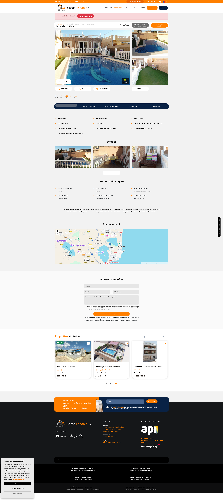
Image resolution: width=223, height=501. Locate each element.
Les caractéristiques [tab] (111, 106)
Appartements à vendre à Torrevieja (140, 477)
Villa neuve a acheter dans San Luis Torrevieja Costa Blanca (82, 489)
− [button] (57, 234)
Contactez (152, 8)
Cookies (99, 460)
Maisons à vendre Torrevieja (83, 477)
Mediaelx (151, 460)
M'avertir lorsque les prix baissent (140, 25)
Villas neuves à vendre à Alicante (140, 468)
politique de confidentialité (97, 307)
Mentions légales (78, 460)
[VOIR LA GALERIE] (92, 57)
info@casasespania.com (76, 1)
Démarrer (108, 8)
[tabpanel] (73, 360)
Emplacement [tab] (134, 106)
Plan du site (106, 460)
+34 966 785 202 (60, 1)
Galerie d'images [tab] (89, 106)
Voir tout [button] (111, 173)
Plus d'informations (18, 479)
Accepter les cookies (17, 484)
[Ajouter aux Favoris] (88, 343)
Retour (140, 88)
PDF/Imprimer (103, 88)
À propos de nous (131, 8)
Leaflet (142, 263)
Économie (156, 106)
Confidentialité (90, 460)
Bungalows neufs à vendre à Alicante (82, 468)
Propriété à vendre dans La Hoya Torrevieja (82, 487)
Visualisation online (219, 226)
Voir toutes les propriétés (156, 337)
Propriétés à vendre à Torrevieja (140, 479)
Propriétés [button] (118, 8)
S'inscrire (152, 401)
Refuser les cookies (17, 493)
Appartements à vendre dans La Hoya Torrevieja (140, 487)
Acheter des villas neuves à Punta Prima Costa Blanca (140, 489)
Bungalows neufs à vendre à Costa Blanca (83, 470)
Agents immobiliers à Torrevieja (83, 479)
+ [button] (57, 231)
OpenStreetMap (153, 263)
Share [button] (84, 88)
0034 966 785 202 (109, 437)
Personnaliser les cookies (17, 488)
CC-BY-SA (165, 263)
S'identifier (136, 1)
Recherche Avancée (85, 16)
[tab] (66, 105)
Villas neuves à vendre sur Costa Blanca (140, 470)
